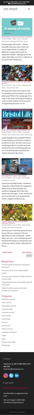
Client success (7, 302)
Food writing (26, 225)
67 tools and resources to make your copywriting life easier (16, 82)
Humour (24, 39)
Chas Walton (8, 39)
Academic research (8, 299)
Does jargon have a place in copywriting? (14, 176)
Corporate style (7, 309)
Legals (4, 335)
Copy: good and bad (9, 306)
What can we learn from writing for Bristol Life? (16, 130)
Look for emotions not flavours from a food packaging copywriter (14, 222)
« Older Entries (7, 252)
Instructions (5, 41)
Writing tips (28, 135)
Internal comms (7, 329)
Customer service (8, 312)
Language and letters (16, 41)
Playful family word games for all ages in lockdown (17, 37)
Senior (22, 412)
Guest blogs (25, 178)
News (26, 41)
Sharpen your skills (13, 88)
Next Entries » (27, 252)
